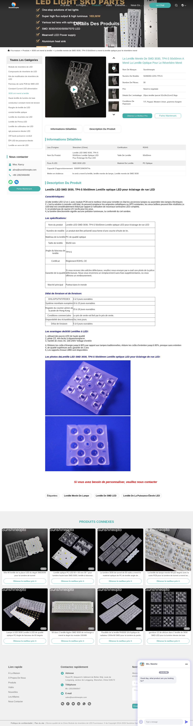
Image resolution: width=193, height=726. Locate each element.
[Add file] (141, 722)
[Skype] (16, 182)
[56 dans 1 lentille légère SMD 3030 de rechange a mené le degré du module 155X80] (72, 610)
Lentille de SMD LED (106, 496)
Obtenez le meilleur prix (137, 116)
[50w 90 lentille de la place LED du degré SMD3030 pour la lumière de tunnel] (25, 550)
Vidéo (11, 687)
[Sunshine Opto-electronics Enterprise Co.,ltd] (14, 5)
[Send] (186, 722)
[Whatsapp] (10, 182)
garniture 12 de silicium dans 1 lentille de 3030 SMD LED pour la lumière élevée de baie (168, 633)
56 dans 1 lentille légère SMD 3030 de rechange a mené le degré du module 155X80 (72, 633)
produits (96, 5)
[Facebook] (68, 704)
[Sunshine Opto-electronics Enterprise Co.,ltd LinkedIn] (78, 704)
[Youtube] (73, 704)
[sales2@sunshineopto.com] (89, 704)
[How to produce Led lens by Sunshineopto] (75, 87)
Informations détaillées (64, 129)
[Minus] (186, 664)
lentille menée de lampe (76, 496)
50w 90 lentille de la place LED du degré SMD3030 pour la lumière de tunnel (25, 574)
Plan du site (39, 723)
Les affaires (13, 697)
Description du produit (102, 129)
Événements (121, 5)
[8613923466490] (84, 704)
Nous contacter (15, 701)
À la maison (66, 5)
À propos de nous (82, 5)
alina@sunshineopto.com (24, 170)
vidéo (109, 5)
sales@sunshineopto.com (76, 697)
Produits (26, 50)
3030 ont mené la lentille (42, 50)
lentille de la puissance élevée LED (141, 496)
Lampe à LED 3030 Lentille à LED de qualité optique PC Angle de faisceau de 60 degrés (24, 633)
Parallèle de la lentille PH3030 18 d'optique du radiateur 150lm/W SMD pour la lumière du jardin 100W (120, 634)
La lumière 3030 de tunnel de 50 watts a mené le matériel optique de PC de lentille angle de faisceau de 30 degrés (120, 574)
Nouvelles (13, 692)
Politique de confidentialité (21, 723)
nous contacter (137, 5)
